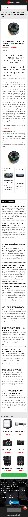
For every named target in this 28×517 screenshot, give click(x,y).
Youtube (10, 497)
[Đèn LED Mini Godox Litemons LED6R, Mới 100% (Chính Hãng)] (7, 424)
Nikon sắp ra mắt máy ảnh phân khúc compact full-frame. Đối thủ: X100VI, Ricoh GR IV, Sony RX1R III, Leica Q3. (12, 392)
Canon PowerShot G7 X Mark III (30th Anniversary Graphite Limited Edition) (13, 370)
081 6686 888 (14, 487)
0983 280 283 (6, 487)
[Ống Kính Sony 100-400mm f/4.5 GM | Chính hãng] (20, 424)
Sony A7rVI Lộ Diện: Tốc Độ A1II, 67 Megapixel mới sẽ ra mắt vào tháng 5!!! (13, 350)
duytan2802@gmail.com (9, 489)
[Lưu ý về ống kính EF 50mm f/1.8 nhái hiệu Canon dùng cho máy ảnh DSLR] (14, 27)
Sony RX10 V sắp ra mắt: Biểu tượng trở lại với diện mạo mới (14, 287)
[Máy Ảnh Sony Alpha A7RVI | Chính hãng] (7, 442)
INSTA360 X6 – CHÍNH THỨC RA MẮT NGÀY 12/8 (13, 206)
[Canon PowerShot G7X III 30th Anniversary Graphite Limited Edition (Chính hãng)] (20, 442)
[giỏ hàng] (26, 2)
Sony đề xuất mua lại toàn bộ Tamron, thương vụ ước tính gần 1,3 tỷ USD (12, 224)
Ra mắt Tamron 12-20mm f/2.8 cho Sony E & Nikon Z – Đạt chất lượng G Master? (13, 266)
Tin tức (10, 12)
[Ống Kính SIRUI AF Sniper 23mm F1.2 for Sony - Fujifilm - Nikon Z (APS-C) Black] (20, 461)
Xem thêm (14, 475)
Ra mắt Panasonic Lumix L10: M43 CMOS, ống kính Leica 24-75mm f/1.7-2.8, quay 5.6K (13, 307)
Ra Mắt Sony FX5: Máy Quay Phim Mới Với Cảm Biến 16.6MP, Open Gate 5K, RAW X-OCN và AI (13, 245)
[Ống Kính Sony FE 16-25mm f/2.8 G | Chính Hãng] (7, 461)
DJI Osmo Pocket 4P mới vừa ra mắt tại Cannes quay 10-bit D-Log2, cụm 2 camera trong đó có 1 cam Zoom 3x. (13, 329)
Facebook (4, 497)
